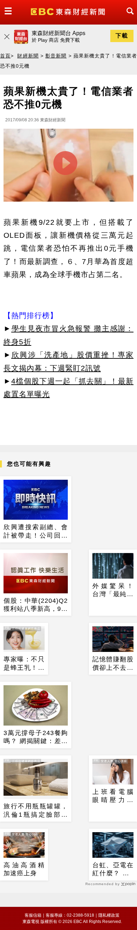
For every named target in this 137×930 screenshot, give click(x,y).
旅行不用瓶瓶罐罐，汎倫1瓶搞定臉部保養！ (36, 811)
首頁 (5, 56)
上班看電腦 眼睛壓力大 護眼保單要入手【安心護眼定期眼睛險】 (112, 796)
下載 (122, 36)
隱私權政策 (108, 915)
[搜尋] (128, 17)
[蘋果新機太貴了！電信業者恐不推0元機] (68, 167)
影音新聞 (55, 56)
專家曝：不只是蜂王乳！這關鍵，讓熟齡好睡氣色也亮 (24, 664)
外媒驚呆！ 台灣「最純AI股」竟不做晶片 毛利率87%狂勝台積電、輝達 (112, 590)
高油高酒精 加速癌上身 (24, 869)
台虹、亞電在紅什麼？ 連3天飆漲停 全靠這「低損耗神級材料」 (112, 870)
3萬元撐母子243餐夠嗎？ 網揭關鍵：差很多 (36, 737)
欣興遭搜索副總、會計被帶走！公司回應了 (36, 532)
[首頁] (68, 11)
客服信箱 (33, 915)
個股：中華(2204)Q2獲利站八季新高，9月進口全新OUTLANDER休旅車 (36, 605)
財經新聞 (27, 56)
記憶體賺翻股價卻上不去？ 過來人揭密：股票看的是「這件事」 (112, 664)
